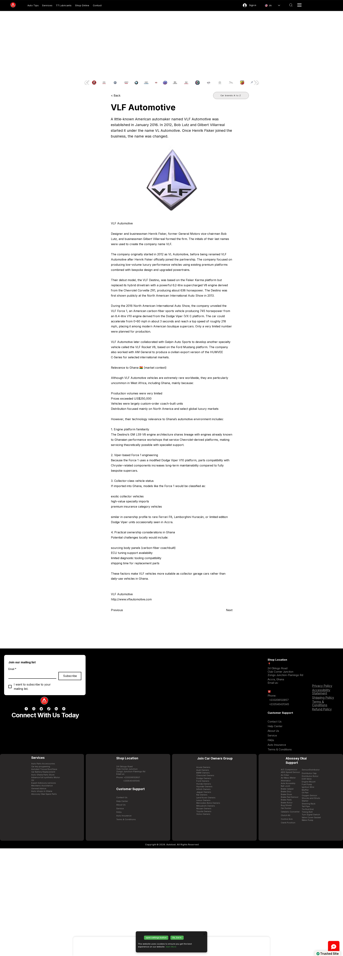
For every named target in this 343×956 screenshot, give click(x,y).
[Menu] (299, 5)
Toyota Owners (203, 811)
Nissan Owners (203, 808)
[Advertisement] (171, 902)
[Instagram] (34, 709)
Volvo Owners (203, 814)
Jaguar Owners (203, 792)
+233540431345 (279, 704)
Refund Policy (322, 709)
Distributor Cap (309, 773)
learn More (171, 946)
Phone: (272, 695)
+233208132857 (278, 700)
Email (12, 668)
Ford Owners (202, 781)
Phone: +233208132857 (128, 777)
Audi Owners (202, 770)
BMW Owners (203, 772)
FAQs (271, 740)
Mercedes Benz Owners (208, 803)
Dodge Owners (203, 778)
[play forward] (256, 82)
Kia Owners (201, 794)
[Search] (291, 5)
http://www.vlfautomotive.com (131, 599)
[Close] (204, 934)
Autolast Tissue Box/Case (44, 769)
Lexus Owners (203, 800)
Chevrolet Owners (205, 775)
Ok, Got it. (177, 937)
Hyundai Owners (204, 786)
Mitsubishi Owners (205, 806)
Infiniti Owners (203, 789)
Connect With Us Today (45, 715)
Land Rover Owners (205, 797)
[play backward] (87, 82)
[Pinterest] (64, 709)
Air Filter (285, 775)
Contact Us (275, 721)
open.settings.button (156, 937)
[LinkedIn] (56, 709)
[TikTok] (49, 709)
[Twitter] (41, 709)
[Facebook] (26, 709)
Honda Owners (203, 784)
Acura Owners (203, 767)
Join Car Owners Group (215, 758)
